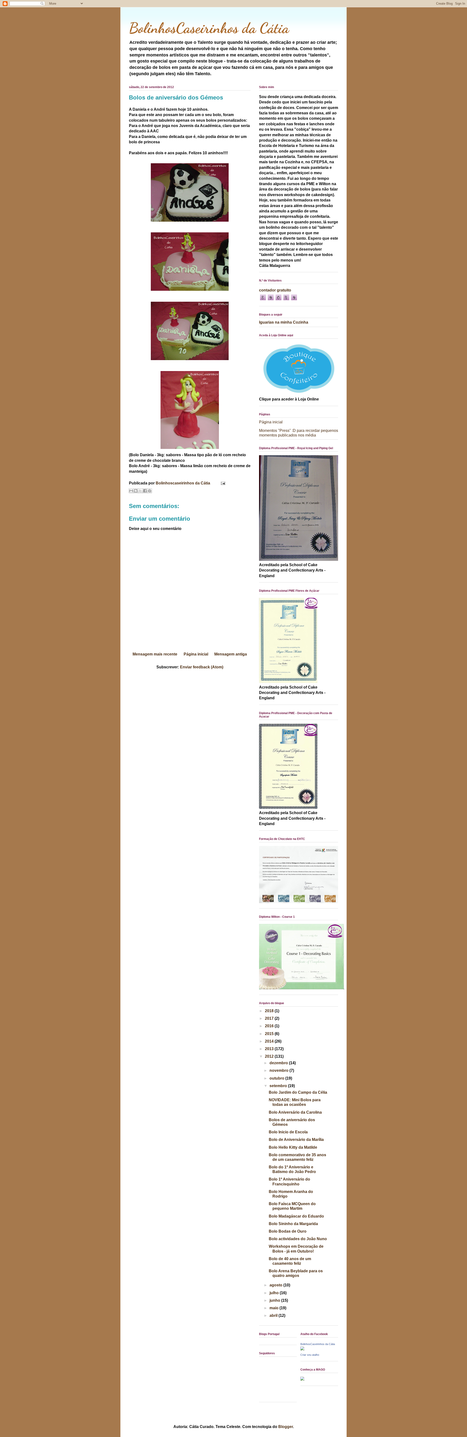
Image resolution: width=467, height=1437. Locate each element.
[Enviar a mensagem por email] (131, 490)
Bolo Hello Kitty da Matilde (293, 1147)
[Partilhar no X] (140, 490)
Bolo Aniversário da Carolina (295, 1112)
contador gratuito (275, 290)
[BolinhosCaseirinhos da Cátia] (302, 1349)
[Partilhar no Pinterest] (149, 490)
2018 (270, 1011)
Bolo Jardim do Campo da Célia (298, 1092)
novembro (279, 1070)
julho (274, 1293)
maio (274, 1308)
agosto (276, 1285)
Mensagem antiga (230, 654)
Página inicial (196, 654)
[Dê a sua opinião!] (135, 490)
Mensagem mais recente (155, 654)
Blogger (285, 1427)
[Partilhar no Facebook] (145, 490)
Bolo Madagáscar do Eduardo (296, 1216)
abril (273, 1315)
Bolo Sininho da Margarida (293, 1224)
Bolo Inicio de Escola (288, 1132)
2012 (270, 1056)
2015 (270, 1034)
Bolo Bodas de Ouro (287, 1231)
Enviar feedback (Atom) (201, 667)
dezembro (279, 1063)
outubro (277, 1078)
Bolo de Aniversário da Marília (296, 1139)
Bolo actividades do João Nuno (298, 1239)
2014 (270, 1041)
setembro (278, 1086)
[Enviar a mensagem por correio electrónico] (222, 483)
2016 (270, 1026)
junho (275, 1300)
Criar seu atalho (309, 1354)
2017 (270, 1018)
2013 (270, 1049)
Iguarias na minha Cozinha (283, 322)
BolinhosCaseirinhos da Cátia (209, 28)
